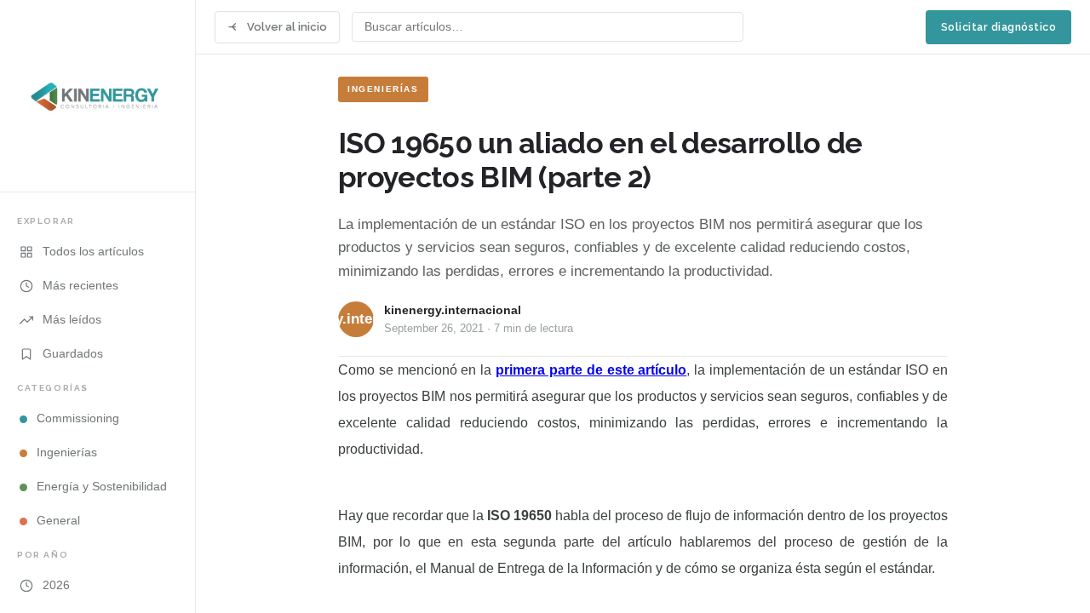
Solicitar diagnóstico (999, 26)
